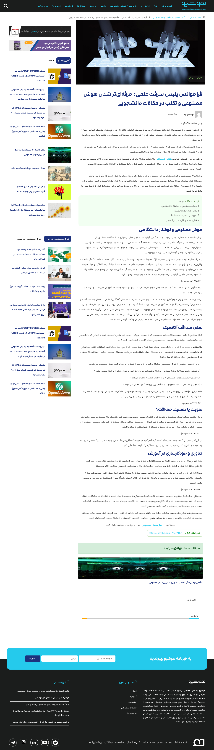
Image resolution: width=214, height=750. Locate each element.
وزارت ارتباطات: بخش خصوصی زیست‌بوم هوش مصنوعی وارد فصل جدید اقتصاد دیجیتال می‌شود (27, 309)
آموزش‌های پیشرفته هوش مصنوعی (168, 17)
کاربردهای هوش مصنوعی (123, 6)
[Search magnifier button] (5, 5)
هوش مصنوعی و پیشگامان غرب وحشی (28, 168)
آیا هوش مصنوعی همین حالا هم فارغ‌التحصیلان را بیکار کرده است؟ (41, 722)
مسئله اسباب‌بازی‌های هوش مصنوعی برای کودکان (47, 704)
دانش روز (145, 6)
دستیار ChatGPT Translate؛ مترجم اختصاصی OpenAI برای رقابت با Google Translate (28, 75)
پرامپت (93, 6)
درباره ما (56, 6)
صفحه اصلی (195, 17)
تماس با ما (43, 6)
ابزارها (103, 6)
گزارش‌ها (69, 6)
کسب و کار (167, 6)
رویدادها (81, 6)
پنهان (182, 201)
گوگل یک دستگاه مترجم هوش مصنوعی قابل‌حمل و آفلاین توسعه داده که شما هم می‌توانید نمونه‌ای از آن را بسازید (27, 94)
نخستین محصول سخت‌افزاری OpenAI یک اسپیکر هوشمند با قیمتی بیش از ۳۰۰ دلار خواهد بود (27, 112)
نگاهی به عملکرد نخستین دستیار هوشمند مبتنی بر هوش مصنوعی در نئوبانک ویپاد (29, 254)
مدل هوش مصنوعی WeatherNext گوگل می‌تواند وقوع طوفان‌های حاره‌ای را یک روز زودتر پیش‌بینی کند (27, 210)
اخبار (156, 6)
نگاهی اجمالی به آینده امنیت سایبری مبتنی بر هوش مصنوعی (175, 582)
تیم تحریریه (188, 114)
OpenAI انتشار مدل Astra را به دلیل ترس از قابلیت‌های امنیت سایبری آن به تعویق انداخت (27, 131)
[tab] (63, 60)
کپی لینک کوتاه (192, 533)
